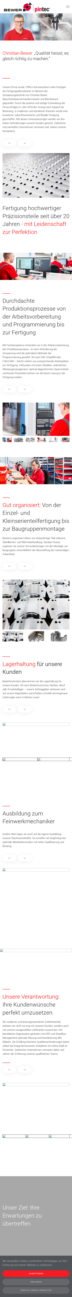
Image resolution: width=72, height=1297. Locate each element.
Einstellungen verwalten (36, 1290)
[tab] (7, 440)
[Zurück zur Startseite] (27, 6)
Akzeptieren (36, 1274)
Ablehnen (36, 1282)
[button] (67, 6)
